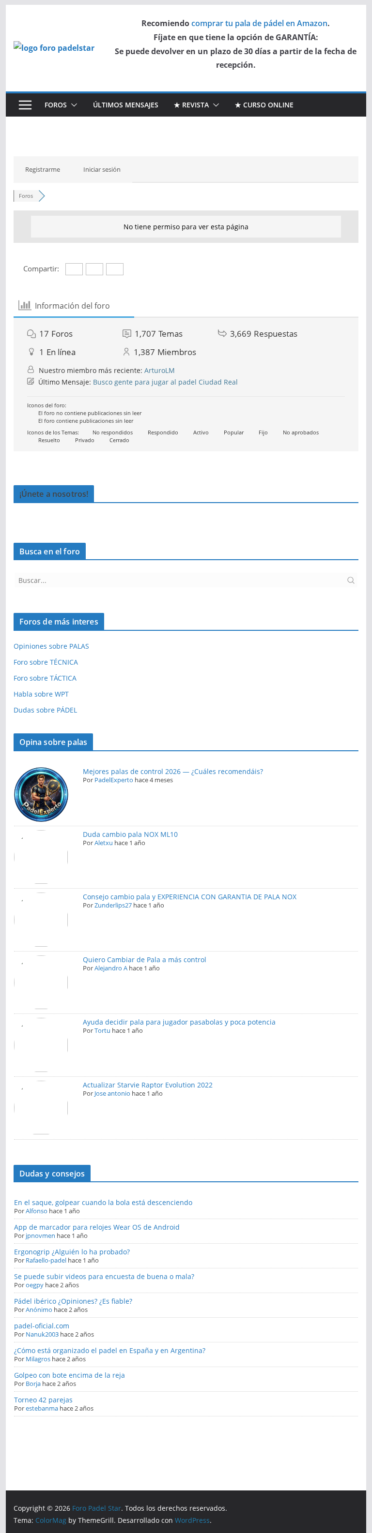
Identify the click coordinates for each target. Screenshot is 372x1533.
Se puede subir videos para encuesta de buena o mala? (104, 1276)
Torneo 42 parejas (43, 1399)
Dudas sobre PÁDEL (45, 709)
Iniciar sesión (102, 169)
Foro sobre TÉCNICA (46, 662)
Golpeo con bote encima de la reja (69, 1375)
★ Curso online (264, 104)
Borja (33, 1383)
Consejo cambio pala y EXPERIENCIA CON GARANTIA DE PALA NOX (189, 896)
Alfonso (36, 1210)
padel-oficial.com (41, 1325)
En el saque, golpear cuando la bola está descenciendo (103, 1202)
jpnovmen (40, 1235)
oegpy (35, 1284)
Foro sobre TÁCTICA (45, 678)
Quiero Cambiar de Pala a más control (144, 959)
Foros (56, 104)
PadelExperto (113, 779)
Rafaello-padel (46, 1260)
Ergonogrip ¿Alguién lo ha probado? (72, 1251)
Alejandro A (110, 968)
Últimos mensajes (125, 104)
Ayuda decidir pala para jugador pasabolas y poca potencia (179, 1022)
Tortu (102, 1030)
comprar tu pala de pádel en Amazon (259, 23)
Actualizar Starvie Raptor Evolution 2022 (148, 1084)
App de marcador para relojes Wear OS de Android (97, 1227)
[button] (72, 105)
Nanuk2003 (42, 1334)
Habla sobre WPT (41, 694)
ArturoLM (159, 370)
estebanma (42, 1408)
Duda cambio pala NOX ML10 (130, 834)
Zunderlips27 (113, 905)
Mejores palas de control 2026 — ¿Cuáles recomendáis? (173, 771)
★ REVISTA (191, 104)
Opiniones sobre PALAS (51, 646)
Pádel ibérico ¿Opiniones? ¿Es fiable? (73, 1301)
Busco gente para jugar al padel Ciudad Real (165, 382)
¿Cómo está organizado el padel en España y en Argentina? (109, 1350)
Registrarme (42, 169)
